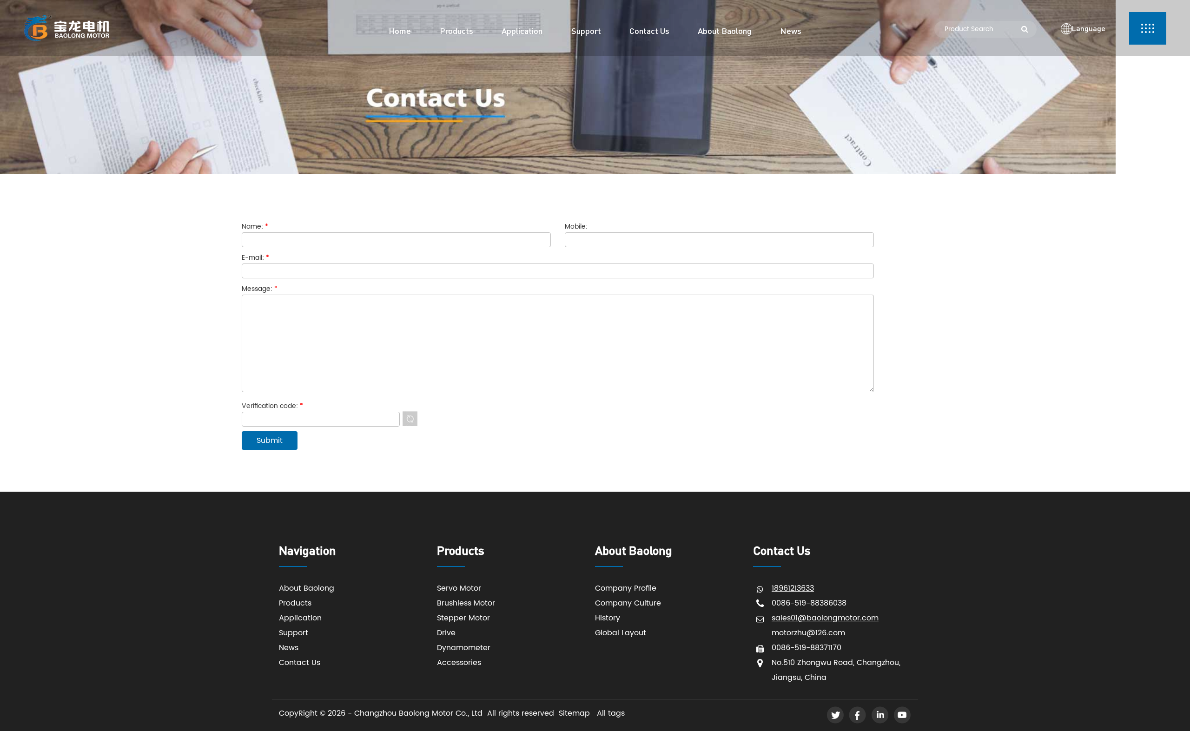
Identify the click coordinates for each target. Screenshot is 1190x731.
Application (300, 618)
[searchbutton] (1024, 29)
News (288, 648)
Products (295, 603)
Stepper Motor (463, 618)
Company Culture (628, 603)
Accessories (459, 663)
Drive (446, 633)
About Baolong (306, 588)
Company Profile (625, 588)
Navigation (307, 550)
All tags (611, 713)
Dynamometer (463, 648)
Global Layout (620, 633)
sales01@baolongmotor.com (825, 618)
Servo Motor (459, 588)
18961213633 (793, 588)
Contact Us (299, 663)
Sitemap (574, 713)
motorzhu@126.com (808, 633)
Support (293, 633)
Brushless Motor (466, 603)
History (607, 618)
